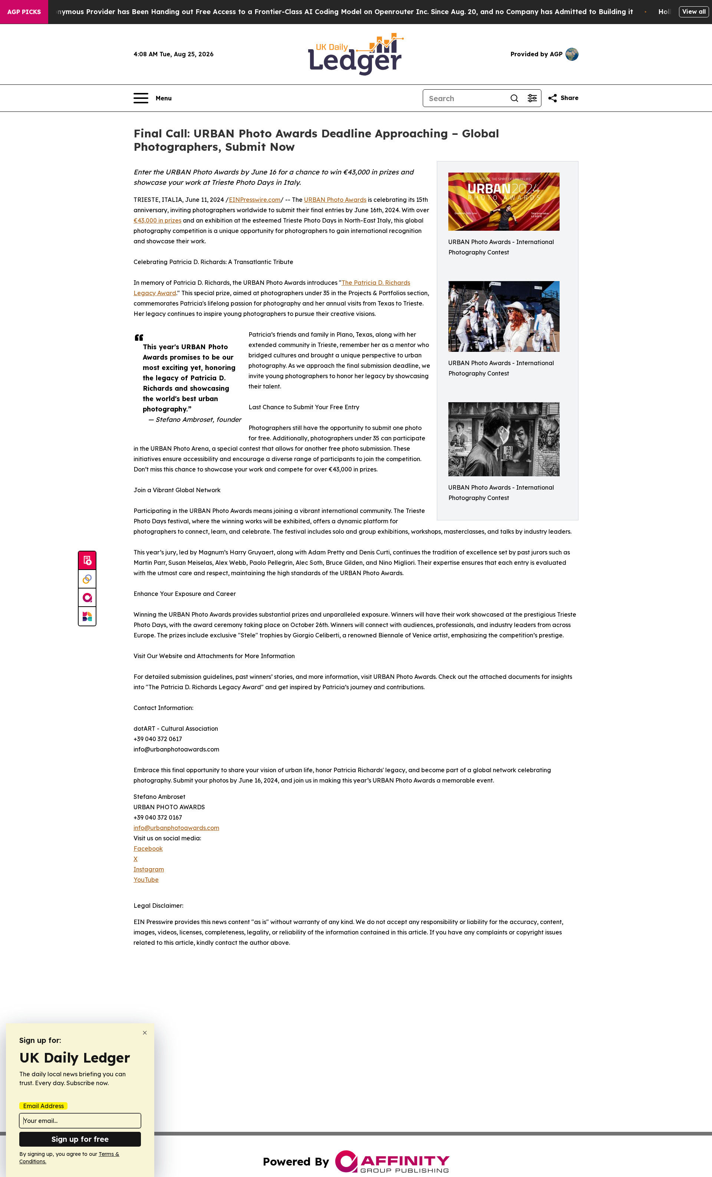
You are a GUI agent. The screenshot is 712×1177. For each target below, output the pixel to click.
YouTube (146, 879)
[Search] (514, 98)
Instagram (149, 869)
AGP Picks (24, 12)
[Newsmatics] (87, 616)
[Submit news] (87, 560)
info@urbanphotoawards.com (176, 827)
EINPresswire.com (254, 199)
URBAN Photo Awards (335, 199)
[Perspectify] (87, 579)
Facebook (148, 848)
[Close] (144, 1032)
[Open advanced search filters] (532, 98)
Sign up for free (80, 1139)
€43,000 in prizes (157, 220)
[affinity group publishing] (87, 597)
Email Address (43, 1106)
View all (694, 11)
